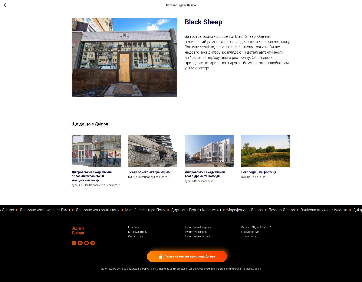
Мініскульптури (137, 231)
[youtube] (86, 243)
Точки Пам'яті (249, 236)
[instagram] (80, 243)
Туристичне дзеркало (198, 236)
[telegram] (92, 243)
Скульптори (135, 236)
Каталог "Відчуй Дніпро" (256, 227)
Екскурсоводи (250, 231)
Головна (133, 227)
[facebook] (74, 243)
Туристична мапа (196, 231)
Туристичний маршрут (199, 227)
